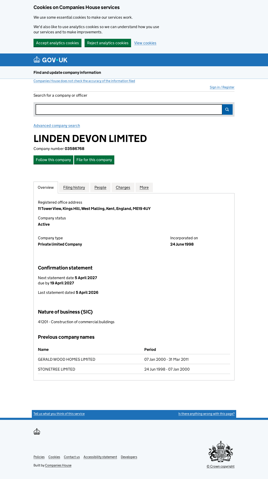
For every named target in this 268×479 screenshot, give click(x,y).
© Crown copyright (220, 466)
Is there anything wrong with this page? (206, 414)
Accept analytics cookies (57, 42)
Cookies (54, 457)
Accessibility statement (100, 457)
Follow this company (53, 159)
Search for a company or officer (60, 95)
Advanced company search (57, 125)
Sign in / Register (222, 87)
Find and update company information (67, 72)
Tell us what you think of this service (59, 414)
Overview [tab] (46, 187)
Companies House (58, 465)
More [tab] (144, 187)
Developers (129, 457)
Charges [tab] (123, 187)
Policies (39, 457)
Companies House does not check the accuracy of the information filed (84, 81)
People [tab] (100, 187)
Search (227, 109)
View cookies (145, 43)
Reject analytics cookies (108, 42)
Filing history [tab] (74, 187)
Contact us (72, 457)
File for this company (94, 159)
